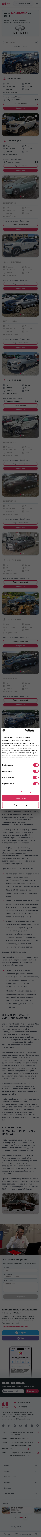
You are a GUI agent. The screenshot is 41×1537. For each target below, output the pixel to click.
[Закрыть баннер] (38, 730)
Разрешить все (20, 798)
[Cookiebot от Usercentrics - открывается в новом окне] (25, 730)
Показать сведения (28, 792)
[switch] (36, 771)
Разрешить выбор (20, 805)
